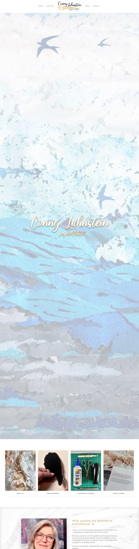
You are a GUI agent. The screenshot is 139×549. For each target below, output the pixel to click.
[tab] (2, 432)
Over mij (50, 6)
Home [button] (40, 6)
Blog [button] (87, 6)
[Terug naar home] (69, 6)
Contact (96, 6)
